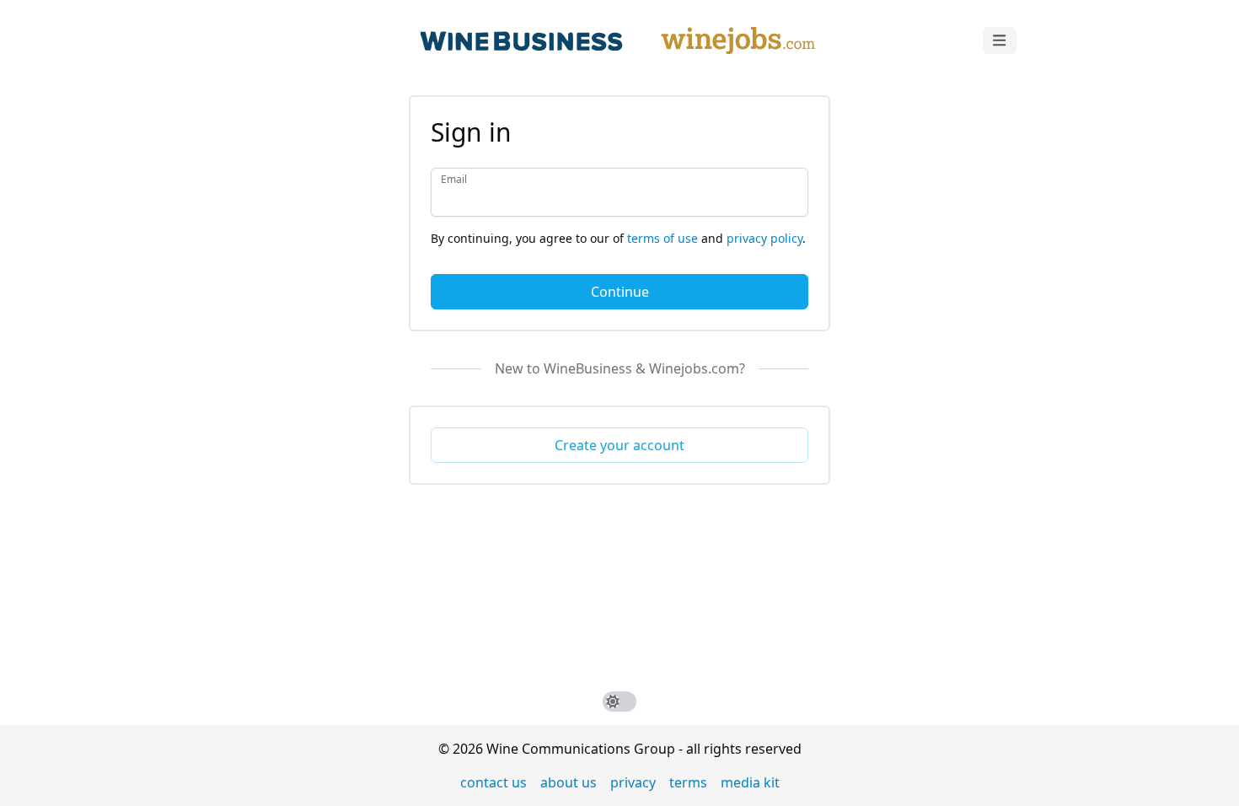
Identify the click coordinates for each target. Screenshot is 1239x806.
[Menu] (999, 40)
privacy (633, 782)
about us (568, 782)
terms (688, 782)
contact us (493, 782)
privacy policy (764, 238)
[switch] (619, 701)
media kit (750, 782)
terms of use (662, 238)
